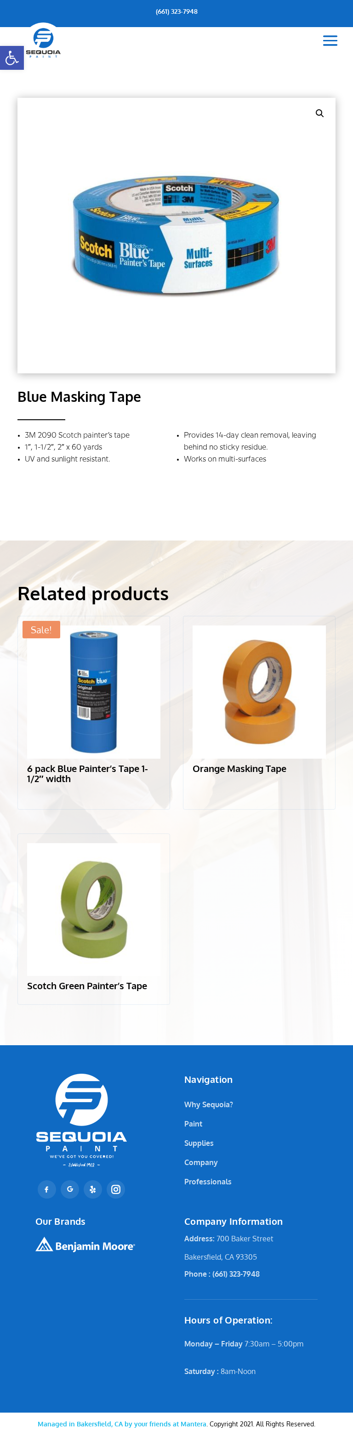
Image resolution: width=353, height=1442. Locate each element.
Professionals (208, 1181)
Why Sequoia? (208, 1104)
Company (201, 1162)
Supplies (199, 1143)
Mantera (122, 1424)
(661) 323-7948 (177, 11)
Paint (193, 1123)
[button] (12, 58)
